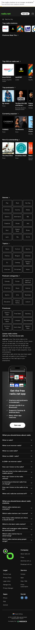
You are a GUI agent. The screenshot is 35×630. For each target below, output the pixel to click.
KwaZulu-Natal (7, 320)
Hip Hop (27, 203)
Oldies (28, 210)
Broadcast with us (26, 564)
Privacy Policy (7, 577)
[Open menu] (33, 14)
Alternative (17, 216)
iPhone (5, 598)
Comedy (17, 262)
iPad (4, 601)
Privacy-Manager (8, 588)
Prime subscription (24, 585)
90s (17, 237)
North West (17, 327)
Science (27, 288)
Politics (7, 256)
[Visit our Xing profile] (26, 598)
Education (7, 302)
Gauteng (27, 313)
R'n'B (28, 237)
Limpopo (17, 320)
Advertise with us (26, 561)
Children (28, 256)
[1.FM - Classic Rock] (20, 29)
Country (17, 210)
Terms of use (7, 574)
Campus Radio (27, 262)
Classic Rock (17, 230)
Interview (7, 269)
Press (22, 557)
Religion (17, 256)
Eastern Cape (7, 313)
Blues (28, 230)
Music (28, 269)
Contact (23, 574)
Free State (17, 313)
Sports (28, 249)
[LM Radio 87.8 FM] (27, 29)
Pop (7, 203)
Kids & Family (17, 301)
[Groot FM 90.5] (5, 29)
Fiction (17, 281)
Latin (7, 237)
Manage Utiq (7, 584)
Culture (17, 249)
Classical (7, 223)
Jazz (28, 223)
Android (5, 605)
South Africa (19, 614)
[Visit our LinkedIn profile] (22, 598)
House (18, 223)
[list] (17, 29)
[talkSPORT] (13, 29)
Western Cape (27, 327)
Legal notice (6, 581)
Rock (17, 203)
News (7, 249)
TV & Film (7, 288)
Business (28, 295)
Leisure (27, 302)
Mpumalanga (28, 320)
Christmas (17, 269)
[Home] (3, 19)
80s (28, 216)
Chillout (7, 210)
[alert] (17, 3)
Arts (17, 295)
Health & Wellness (28, 281)
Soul (7, 230)
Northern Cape (7, 327)
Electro (7, 216)
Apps (22, 577)
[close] (33, 1)
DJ (7, 262)
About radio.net (25, 554)
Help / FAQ (24, 581)
